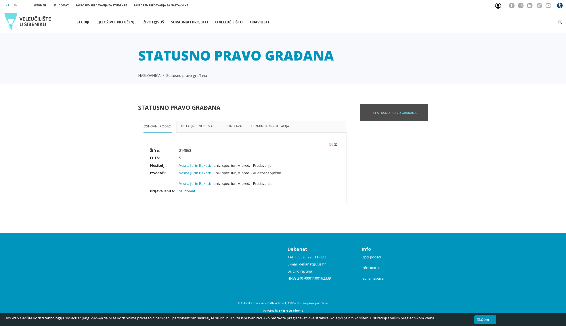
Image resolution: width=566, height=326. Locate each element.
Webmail (40, 5)
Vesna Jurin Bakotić (195, 165)
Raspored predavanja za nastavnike (161, 5)
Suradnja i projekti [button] (189, 22)
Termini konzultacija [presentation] (269, 126)
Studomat (61, 5)
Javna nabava (372, 278)
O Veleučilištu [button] (229, 22)
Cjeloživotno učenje (116, 22)
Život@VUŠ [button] (153, 22)
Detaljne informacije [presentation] (199, 126)
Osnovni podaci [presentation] (157, 126)
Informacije (370, 267)
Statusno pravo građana (186, 75)
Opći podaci (371, 257)
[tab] (157, 127)
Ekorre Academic (291, 311)
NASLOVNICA (149, 75)
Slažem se (485, 319)
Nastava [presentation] (234, 126)
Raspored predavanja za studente (101, 5)
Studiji (82, 22)
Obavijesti (259, 22)
